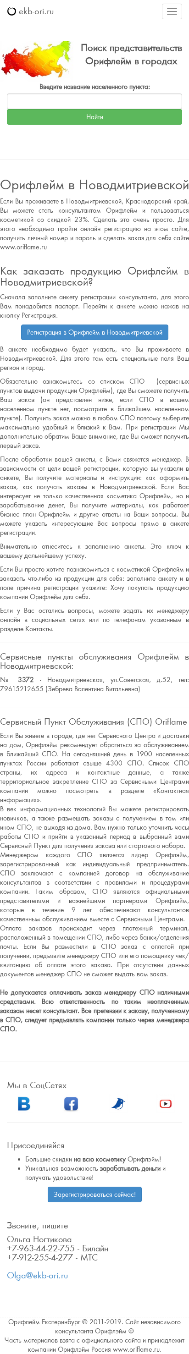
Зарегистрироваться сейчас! (95, 1194)
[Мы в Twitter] (118, 1103)
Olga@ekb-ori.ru (37, 1275)
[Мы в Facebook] (71, 1103)
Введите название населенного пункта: (94, 87)
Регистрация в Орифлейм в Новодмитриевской (94, 332)
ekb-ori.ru (35, 11)
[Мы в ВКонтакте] (24, 1103)
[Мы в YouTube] (165, 1103)
